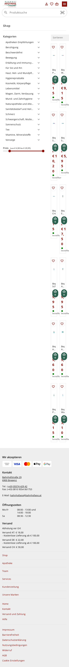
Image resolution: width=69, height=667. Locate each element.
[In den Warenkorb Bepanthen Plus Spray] (55, 419)
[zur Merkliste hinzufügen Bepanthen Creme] (53, 188)
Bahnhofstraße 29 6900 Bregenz (12, 479)
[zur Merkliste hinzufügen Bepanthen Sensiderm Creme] (53, 115)
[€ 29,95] (43, 151)
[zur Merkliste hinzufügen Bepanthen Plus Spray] (53, 387)
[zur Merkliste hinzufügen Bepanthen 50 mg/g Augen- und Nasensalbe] (62, 115)
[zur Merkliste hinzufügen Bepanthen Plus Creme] (53, 47)
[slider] (23, 151)
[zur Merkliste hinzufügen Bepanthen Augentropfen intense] (53, 324)
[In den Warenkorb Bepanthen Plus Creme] (55, 80)
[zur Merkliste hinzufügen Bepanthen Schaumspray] (53, 261)
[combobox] (34, 14)
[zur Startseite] (23, 4)
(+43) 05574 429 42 (17, 486)
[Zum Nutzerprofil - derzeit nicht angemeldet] (46, 4)
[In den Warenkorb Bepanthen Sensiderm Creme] (55, 147)
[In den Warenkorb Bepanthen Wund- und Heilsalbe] (64, 80)
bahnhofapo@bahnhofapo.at (25, 495)
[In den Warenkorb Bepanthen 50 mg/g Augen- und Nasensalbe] (64, 147)
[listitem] (34, 555)
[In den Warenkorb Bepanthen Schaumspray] (55, 293)
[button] (62, 12)
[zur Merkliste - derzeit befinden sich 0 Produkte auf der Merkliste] (51, 4)
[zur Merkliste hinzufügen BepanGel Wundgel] (62, 387)
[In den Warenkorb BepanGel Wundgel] (64, 419)
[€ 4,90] (9, 151)
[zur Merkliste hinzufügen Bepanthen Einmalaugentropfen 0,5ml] (62, 188)
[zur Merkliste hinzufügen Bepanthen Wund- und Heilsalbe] (62, 47)
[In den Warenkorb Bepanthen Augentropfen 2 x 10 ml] (64, 293)
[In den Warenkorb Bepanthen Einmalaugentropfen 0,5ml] (64, 220)
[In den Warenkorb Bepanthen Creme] (55, 220)
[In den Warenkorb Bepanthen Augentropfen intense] (55, 356)
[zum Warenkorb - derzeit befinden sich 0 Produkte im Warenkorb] (56, 4)
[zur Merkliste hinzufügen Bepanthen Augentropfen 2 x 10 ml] (62, 261)
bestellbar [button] (56, 99)
